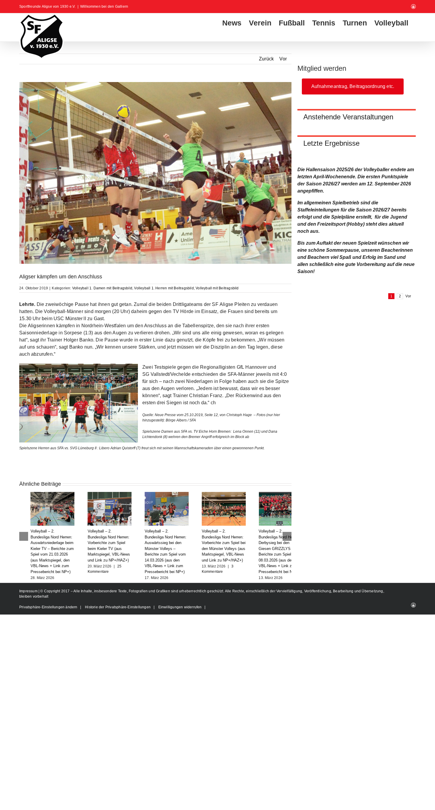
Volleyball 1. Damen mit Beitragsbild (102, 288)
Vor (283, 58)
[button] (23, 536)
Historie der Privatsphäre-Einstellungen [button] (118, 607)
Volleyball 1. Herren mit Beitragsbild (164, 288)
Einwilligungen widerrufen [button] (180, 607)
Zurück (266, 58)
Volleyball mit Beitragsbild (217, 288)
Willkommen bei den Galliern (104, 6)
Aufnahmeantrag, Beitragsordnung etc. (352, 86)
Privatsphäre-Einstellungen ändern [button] (48, 607)
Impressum (28, 591)
